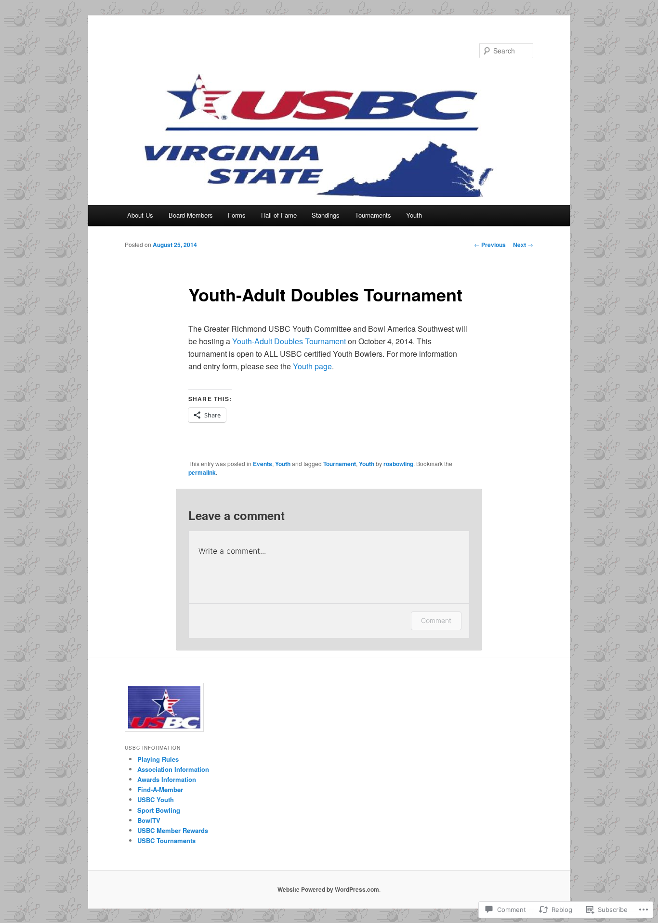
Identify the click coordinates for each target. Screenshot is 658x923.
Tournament (339, 463)
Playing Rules (158, 759)
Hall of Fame (279, 215)
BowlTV (148, 820)
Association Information (173, 769)
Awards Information (166, 779)
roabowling (398, 463)
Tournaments (373, 215)
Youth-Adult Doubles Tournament (289, 341)
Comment (436, 620)
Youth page (312, 366)
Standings (326, 215)
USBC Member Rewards (172, 830)
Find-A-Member (160, 789)
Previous (490, 244)
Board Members (191, 215)
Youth (414, 215)
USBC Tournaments (166, 840)
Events (262, 463)
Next (523, 244)
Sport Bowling (158, 810)
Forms (237, 215)
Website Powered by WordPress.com (328, 889)
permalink (202, 472)
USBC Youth (155, 799)
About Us (140, 215)
